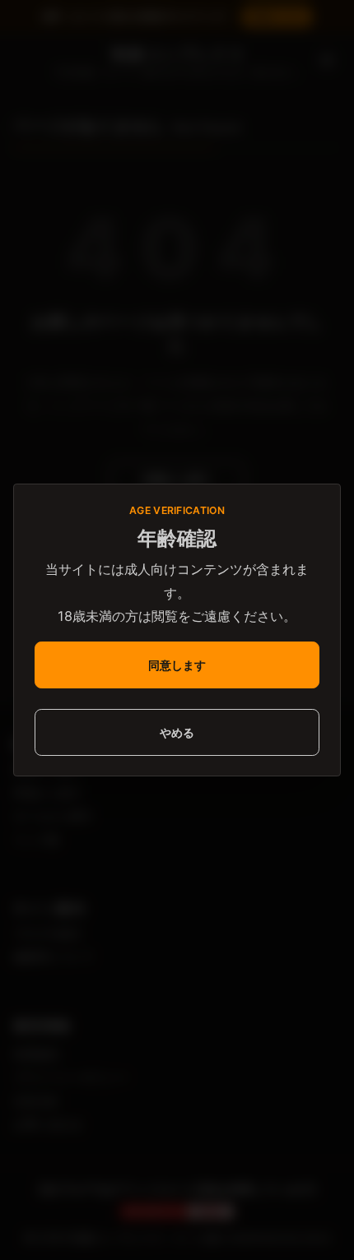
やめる (177, 732)
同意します (177, 665)
